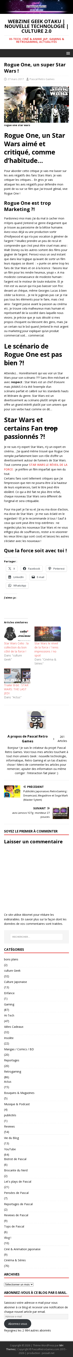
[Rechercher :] (36, 936)
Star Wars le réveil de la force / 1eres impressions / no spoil (46, 649)
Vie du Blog (11, 1138)
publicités (10, 1115)
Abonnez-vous (17, 1324)
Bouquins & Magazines (19, 1093)
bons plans (11, 959)
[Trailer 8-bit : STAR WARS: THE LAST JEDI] (17, 675)
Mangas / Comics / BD (19, 1049)
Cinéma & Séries (15, 1260)
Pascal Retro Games (42, 79)
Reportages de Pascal (18, 1204)
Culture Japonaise (15, 982)
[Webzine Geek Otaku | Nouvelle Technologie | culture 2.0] (36, 11)
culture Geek (12, 970)
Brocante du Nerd (16, 1170)
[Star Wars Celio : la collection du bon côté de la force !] (17, 634)
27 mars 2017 (16, 79)
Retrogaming (12, 1071)
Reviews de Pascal (16, 1215)
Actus (7, 1081)
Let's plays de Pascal (17, 1181)
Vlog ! (7, 1238)
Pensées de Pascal (16, 1193)
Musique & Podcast (17, 1104)
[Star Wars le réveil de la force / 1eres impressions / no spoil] (47, 634)
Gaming (9, 1004)
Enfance (9, 993)
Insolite (9, 1038)
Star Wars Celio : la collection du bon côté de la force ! (16, 647)
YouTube (10, 1149)
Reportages (11, 1060)
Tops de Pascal (14, 1226)
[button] (67, 53)
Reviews (9, 1126)
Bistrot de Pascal (15, 1159)
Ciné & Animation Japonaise (22, 1249)
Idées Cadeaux (13, 1027)
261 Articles (62, 739)
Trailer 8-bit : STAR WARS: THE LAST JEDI (16, 689)
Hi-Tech (9, 1015)
